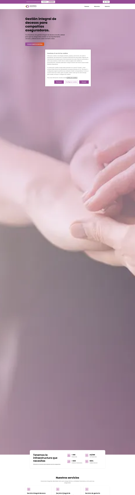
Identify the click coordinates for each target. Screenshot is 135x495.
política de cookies (72, 77)
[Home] (31, 6)
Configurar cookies (71, 82)
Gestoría (107, 6)
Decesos (86, 6)
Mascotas (97, 6)
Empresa (45, 1)
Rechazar (59, 82)
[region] (68, 68)
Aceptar (84, 82)
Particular (51, 1)
